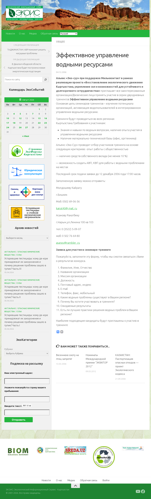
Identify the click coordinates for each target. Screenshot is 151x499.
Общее (60, 41)
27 (26, 127)
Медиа (33, 33)
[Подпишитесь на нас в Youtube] (138, 491)
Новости (10, 33)
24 (7, 127)
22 (39, 123)
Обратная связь (49, 33)
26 (20, 127)
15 (39, 118)
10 (7, 118)
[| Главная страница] (24, 13)
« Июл (25, 136)
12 (20, 118)
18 (14, 123)
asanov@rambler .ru (68, 242)
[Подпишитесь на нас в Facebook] (143, 491)
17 (7, 123)
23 (45, 123)
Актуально (10, 252)
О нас (22, 33)
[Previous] (42, 450)
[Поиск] (45, 79)
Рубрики (8, 349)
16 (45, 118)
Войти (105, 480)
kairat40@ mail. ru (66, 208)
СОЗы (19, 255)
